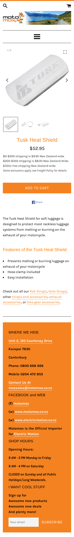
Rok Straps (38, 291)
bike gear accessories (43, 302)
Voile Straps (57, 291)
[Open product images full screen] (65, 52)
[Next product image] (66, 80)
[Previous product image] (7, 80)
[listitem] (10, 124)
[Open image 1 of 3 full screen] (37, 80)
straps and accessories (30, 297)
